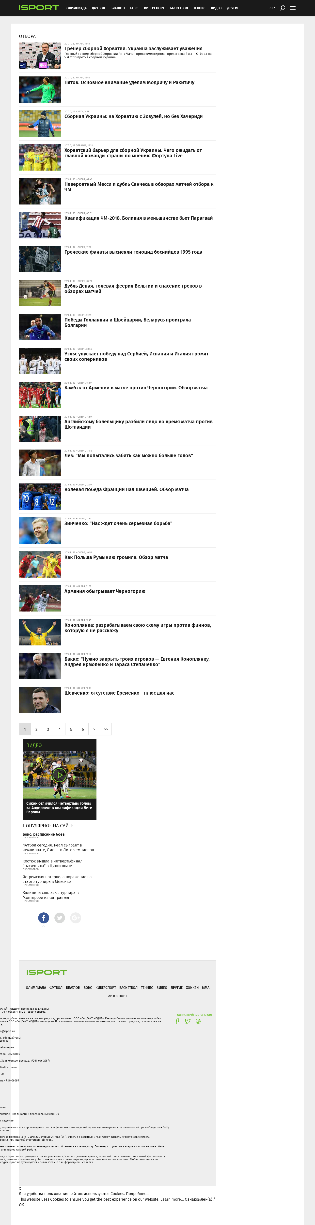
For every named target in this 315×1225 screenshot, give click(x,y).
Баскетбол (179, 8)
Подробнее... (137, 1193)
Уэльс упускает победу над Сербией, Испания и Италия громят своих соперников (136, 356)
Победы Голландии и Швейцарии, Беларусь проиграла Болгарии (127, 322)
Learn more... (172, 1199)
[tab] (43, 917)
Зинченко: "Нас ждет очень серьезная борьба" (118, 523)
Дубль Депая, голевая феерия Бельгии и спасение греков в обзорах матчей (133, 288)
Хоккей (192, 987)
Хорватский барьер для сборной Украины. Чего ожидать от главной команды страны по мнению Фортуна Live (133, 152)
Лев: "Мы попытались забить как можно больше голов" (128, 455)
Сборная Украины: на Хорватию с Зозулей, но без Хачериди (133, 116)
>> (106, 729)
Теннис (199, 8)
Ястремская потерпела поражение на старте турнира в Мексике (57, 879)
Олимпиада (76, 8)
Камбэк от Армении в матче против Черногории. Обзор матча (136, 387)
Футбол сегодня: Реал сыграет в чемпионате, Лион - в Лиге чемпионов (58, 847)
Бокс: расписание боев (44, 834)
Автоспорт (117, 995)
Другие (233, 8)
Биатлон (117, 8)
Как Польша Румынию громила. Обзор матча (116, 557)
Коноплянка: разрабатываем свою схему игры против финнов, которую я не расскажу (137, 627)
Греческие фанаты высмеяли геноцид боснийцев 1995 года (133, 251)
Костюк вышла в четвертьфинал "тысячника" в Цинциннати (52, 863)
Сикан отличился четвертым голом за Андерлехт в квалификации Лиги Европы (59, 807)
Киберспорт (154, 8)
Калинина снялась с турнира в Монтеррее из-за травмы (51, 895)
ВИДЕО (216, 8)
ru (270, 7)
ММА (205, 987)
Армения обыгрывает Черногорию (104, 591)
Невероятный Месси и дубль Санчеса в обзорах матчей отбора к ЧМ (139, 186)
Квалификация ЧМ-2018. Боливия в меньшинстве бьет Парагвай (138, 217)
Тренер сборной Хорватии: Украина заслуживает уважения (133, 48)
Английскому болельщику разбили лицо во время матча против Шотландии (138, 424)
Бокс (134, 8)
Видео (34, 745)
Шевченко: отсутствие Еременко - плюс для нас (119, 692)
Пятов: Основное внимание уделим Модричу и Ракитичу (129, 82)
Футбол (98, 8)
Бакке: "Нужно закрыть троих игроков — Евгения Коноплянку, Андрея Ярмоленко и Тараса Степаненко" (137, 661)
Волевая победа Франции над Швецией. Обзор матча (126, 489)
